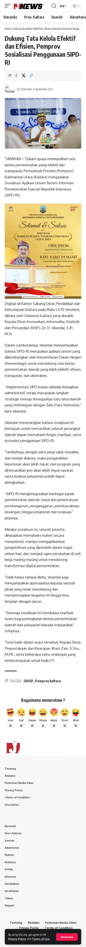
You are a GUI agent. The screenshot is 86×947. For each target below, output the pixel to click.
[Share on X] (23, 75)
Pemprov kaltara (48, 681)
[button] (67, 937)
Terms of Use (41, 938)
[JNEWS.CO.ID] (31, 5)
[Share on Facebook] (16, 75)
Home (8, 28)
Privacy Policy (17, 938)
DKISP (28, 681)
